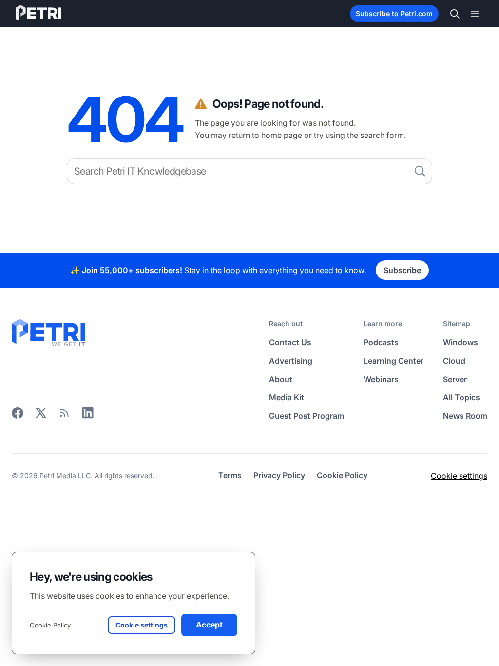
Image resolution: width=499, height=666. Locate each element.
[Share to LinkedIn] (88, 416)
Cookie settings (459, 476)
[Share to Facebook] (17, 416)
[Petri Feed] (64, 416)
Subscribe (402, 270)
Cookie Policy (50, 625)
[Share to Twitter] (41, 416)
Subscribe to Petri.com (394, 13)
